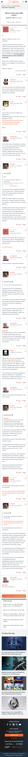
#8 (25, 272)
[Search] (23, 1)
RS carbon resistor (7, 247)
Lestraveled (13, 136)
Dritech (9, 18)
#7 (25, 256)
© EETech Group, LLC (10, 755)
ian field (12, 164)
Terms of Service (13, 753)
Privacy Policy (6, 753)
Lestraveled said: (7, 281)
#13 (25, 478)
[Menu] (2, 1)
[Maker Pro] (7, 747)
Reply (24, 74)
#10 (25, 351)
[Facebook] (7, 724)
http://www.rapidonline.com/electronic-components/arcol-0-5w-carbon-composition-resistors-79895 (12, 122)
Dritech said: (6, 513)
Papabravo (13, 79)
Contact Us (14, 735)
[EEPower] (19, 744)
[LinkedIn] (13, 724)
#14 (25, 504)
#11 (25, 388)
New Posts (18, 22)
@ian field (5, 330)
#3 (25, 102)
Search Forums (11, 22)
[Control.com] (9, 744)
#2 (25, 80)
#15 (25, 578)
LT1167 (18, 39)
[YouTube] (20, 725)
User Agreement (21, 753)
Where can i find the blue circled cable (13, 610)
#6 (25, 230)
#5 (25, 164)
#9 (25, 323)
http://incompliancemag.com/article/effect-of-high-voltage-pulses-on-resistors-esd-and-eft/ (14, 493)
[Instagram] (17, 724)
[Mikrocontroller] (17, 746)
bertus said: (6, 173)
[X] (10, 724)
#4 (25, 137)
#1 (25, 27)
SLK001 (12, 350)
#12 (25, 406)
